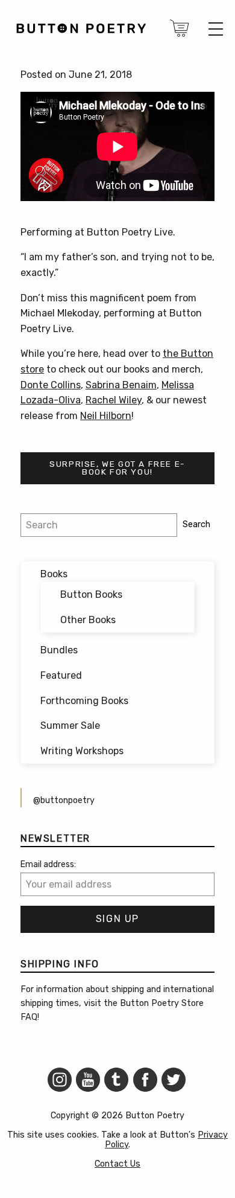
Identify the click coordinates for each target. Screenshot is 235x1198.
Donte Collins (50, 385)
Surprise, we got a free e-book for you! (117, 468)
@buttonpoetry (64, 800)
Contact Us (117, 1164)
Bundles (59, 650)
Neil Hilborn (105, 415)
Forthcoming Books (84, 700)
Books (53, 574)
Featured (61, 675)
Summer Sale (70, 725)
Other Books (88, 620)
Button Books (91, 594)
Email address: (48, 864)
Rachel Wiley (114, 400)
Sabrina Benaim (121, 385)
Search (196, 524)
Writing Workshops (82, 751)
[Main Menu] (215, 29)
